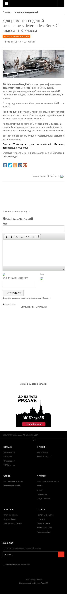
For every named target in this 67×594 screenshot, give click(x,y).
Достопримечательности (48, 481)
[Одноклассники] (15, 165)
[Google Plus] (25, 165)
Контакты (41, 519)
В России (41, 447)
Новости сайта (43, 523)
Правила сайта (43, 531)
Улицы (39, 489)
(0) (47, 175)
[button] (6, 236)
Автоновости (9, 452)
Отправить (14, 293)
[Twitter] (10, 165)
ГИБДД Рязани (43, 498)
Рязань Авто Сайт (33, 3)
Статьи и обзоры (10, 514)
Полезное (8, 509)
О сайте (41, 509)
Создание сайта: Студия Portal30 (33, 582)
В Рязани (7, 447)
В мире (6, 12)
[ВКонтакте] (5, 165)
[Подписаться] (61, 554)
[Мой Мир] (20, 165)
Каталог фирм (9, 519)
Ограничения (9, 460)
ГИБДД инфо (9, 465)
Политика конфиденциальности (16, 564)
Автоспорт (8, 456)
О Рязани (41, 476)
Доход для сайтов (9, 304)
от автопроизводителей (26, 12)
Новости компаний (11, 485)
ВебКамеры (42, 494)
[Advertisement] (33, 196)
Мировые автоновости (13, 481)
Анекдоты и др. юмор (12, 523)
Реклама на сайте (45, 514)
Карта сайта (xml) (44, 527)
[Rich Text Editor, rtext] (34, 253)
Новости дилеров (44, 456)
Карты (39, 485)
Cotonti (39, 579)
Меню (33, 439)
